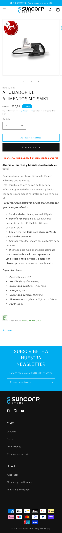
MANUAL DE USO (31, 320)
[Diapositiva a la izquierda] (23, 81)
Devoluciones (14, 446)
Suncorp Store (24, 528)
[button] (4, 10)
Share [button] (9, 330)
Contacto (12, 431)
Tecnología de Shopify (40, 528)
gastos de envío (27, 111)
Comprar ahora (31, 147)
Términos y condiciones (19, 482)
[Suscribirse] (51, 382)
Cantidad (6, 119)
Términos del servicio (18, 453)
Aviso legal (12, 474)
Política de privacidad (18, 489)
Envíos (10, 438)
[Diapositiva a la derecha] (38, 81)
